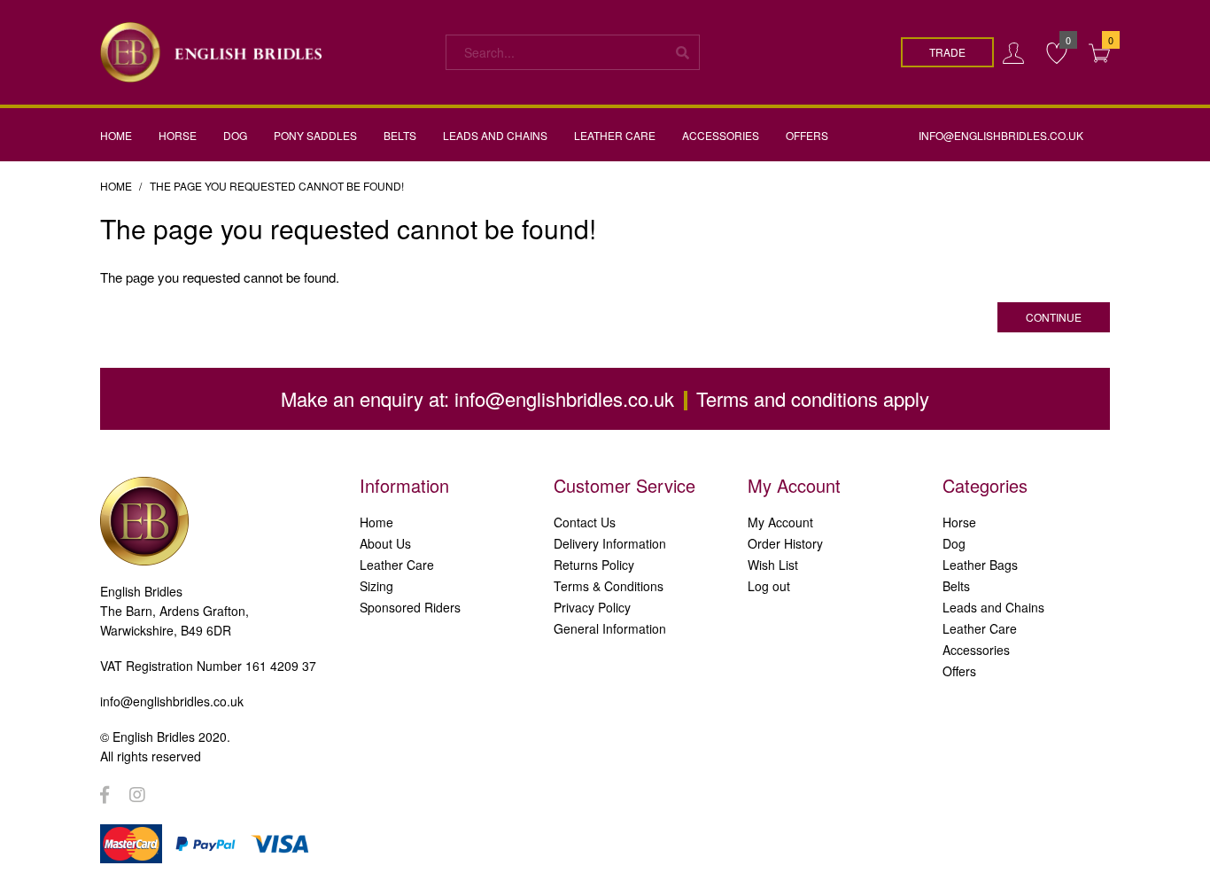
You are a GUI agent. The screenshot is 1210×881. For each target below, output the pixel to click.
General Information (610, 628)
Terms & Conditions (608, 586)
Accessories (976, 650)
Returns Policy (594, 564)
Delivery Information (610, 543)
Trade (947, 51)
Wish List (773, 564)
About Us (385, 543)
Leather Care (397, 564)
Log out (769, 586)
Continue (1054, 316)
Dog (954, 543)
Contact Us (585, 522)
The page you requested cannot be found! (277, 185)
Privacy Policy (592, 607)
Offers (959, 671)
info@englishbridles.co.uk (564, 398)
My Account (780, 522)
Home (116, 185)
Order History (785, 543)
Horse (959, 522)
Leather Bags (980, 564)
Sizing (376, 586)
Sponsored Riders (410, 607)
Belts (956, 586)
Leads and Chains (993, 607)
